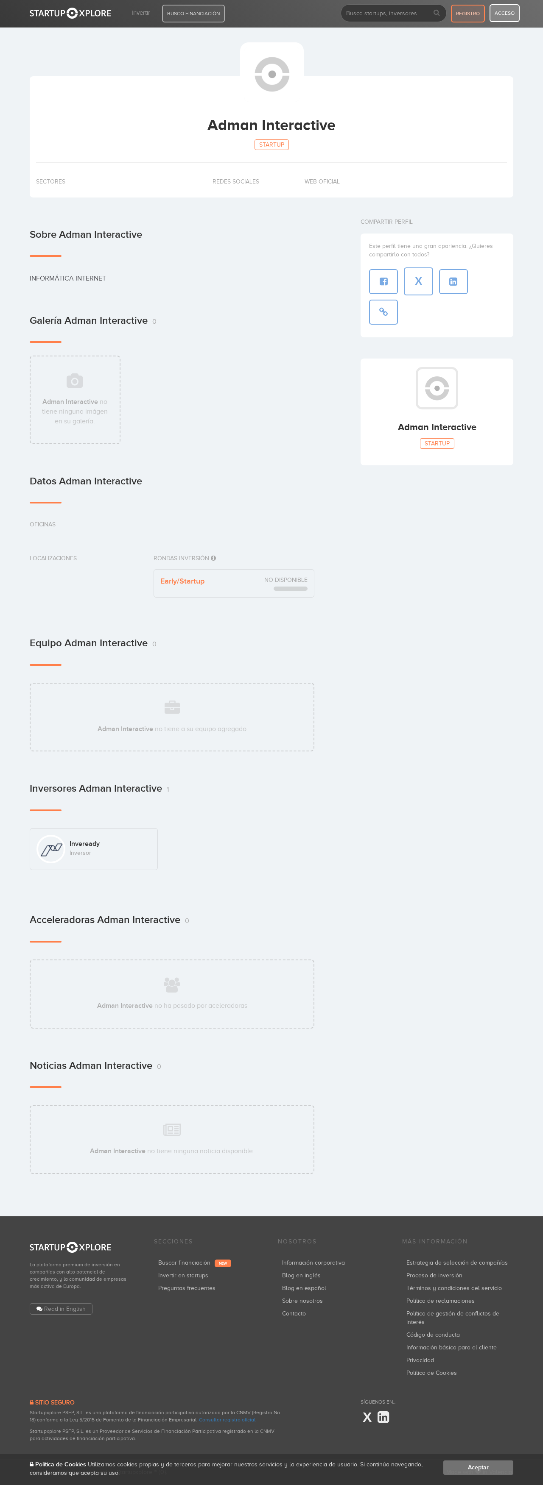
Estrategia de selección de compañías (457, 1263)
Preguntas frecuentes (187, 1288)
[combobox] (394, 13)
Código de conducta (433, 1335)
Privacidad (420, 1360)
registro (468, 14)
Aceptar (478, 1467)
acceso (505, 13)
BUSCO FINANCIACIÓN (193, 14)
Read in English (65, 1309)
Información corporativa (313, 1263)
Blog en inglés (301, 1275)
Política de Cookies (431, 1373)
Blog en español (304, 1288)
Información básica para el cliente (451, 1347)
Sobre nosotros (302, 1301)
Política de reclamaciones (440, 1301)
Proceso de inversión (434, 1275)
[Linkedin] (383, 1417)
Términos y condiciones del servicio (454, 1288)
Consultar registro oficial (227, 1420)
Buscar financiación (192, 1263)
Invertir (141, 12)
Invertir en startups (183, 1275)
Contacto (294, 1313)
